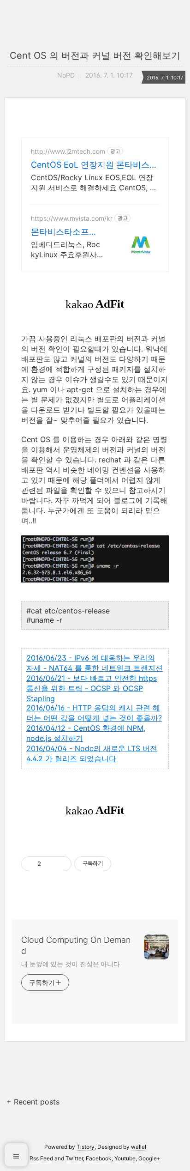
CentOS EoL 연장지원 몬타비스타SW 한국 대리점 (94, 165)
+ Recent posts (32, 1101)
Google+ (149, 1158)
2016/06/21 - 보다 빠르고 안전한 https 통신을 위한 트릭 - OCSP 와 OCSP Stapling (91, 688)
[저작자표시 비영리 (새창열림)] (119, 864)
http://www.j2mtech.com (68, 151)
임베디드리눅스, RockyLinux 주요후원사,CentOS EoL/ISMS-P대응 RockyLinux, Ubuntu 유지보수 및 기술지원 (66, 250)
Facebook (99, 1158)
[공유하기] (49, 864)
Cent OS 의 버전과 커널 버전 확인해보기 (95, 55)
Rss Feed (41, 1158)
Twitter (74, 1158)
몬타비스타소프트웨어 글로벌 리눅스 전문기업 (66, 232)
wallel (138, 1146)
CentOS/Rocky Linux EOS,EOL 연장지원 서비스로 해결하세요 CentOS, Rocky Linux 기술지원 (95, 183)
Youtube (125, 1158)
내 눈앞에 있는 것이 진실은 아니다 (70, 964)
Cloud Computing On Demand (76, 945)
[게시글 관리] (61, 864)
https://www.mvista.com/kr (72, 218)
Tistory (86, 1146)
